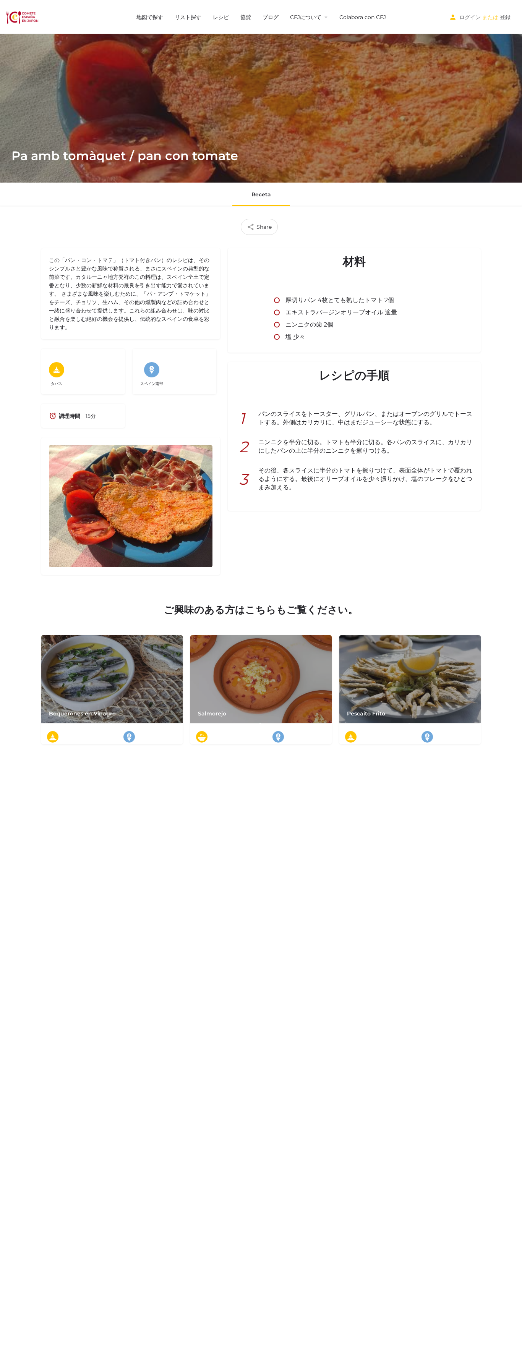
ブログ (271, 17)
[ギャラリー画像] (130, 506)
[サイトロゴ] (23, 16)
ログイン (470, 17)
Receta (261, 194)
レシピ (221, 17)
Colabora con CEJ (362, 17)
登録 (505, 17)
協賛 (245, 17)
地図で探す (149, 17)
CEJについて (305, 17)
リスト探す (188, 17)
